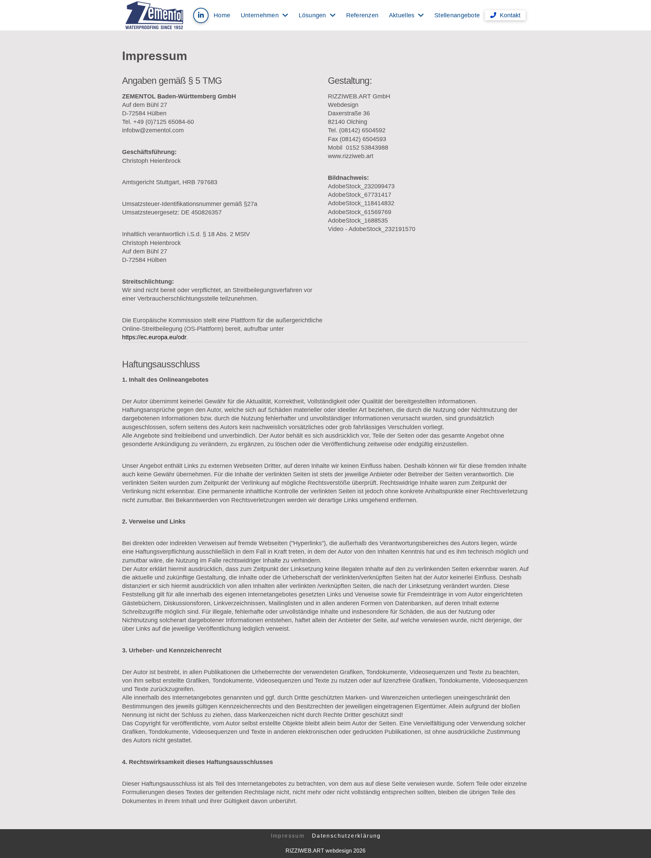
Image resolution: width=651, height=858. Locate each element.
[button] (505, 15)
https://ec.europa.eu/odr (154, 337)
